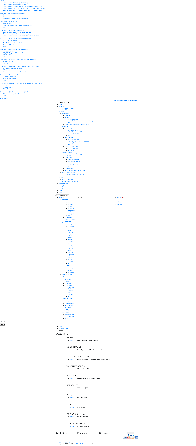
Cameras (5, 15)
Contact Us (62, 192)
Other (4, 27)
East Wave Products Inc (80, 444)
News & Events (66, 110)
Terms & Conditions (67, 179)
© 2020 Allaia (4, 98)
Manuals (64, 187)
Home (60, 104)
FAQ (63, 185)
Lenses (19, 17)
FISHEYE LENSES (8, 23)
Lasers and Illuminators (9, 76)
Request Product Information (70, 181)
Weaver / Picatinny (8, 44)
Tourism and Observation (35, 10)
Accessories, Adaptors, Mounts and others (15, 18)
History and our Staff (68, 108)
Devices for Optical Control (37, 8)
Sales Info (61, 177)
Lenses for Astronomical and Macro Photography (17, 25)
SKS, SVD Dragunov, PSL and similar (13, 53)
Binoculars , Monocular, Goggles (12, 68)
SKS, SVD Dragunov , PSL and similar (14, 42)
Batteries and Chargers (9, 78)
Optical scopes (26, 34)
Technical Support (64, 183)
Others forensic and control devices (13, 89)
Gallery (61, 188)
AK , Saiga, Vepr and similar (11, 40)
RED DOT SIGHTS (28, 32)
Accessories (23, 72)
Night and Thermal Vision (35, 6)
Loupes (5, 85)
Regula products (8, 87)
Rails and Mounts (8, 61)
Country (130, 433)
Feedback (61, 190)
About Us (61, 106)
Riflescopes (23, 4)
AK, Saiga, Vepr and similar (11, 51)
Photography (24, 3)
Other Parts (6, 63)
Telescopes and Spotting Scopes (12, 94)
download (72, 340)
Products (61, 111)
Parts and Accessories (32, 36)
